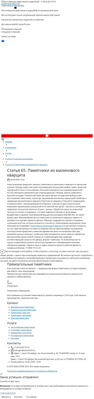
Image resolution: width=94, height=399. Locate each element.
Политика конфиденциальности (21, 371)
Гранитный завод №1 (10, 3)
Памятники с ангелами (21, 315)
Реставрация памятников (22, 335)
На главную (31, 397)
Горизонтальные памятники (23, 310)
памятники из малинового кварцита (46, 226)
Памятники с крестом (20, 312)
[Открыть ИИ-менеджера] (2, 41)
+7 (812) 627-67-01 (9, 8)
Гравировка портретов (21, 333)
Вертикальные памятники (22, 307)
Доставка (15, 338)
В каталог (18, 397)
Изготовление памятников (23, 327)
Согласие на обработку (46, 371)
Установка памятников (21, 330)
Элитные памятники (20, 318)
